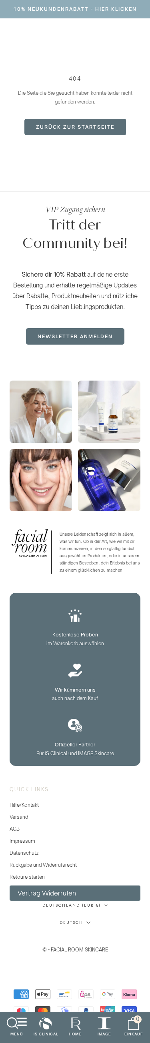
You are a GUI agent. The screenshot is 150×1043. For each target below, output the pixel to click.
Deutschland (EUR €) (71, 905)
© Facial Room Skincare (75, 939)
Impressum (22, 841)
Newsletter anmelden (75, 336)
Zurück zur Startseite (75, 127)
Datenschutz (24, 853)
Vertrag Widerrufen (47, 893)
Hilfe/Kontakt (24, 805)
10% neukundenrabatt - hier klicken (75, 9)
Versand (19, 817)
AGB (15, 829)
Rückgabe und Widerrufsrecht (43, 865)
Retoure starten (27, 877)
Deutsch (71, 922)
